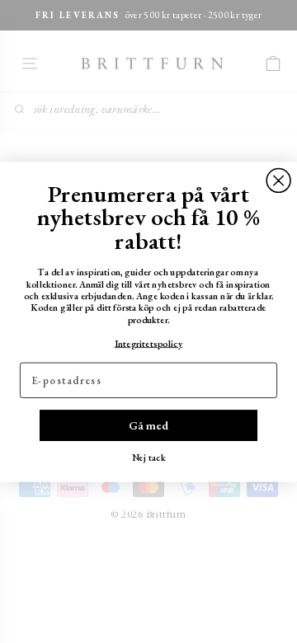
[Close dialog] (278, 180)
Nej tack (149, 456)
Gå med (148, 424)
